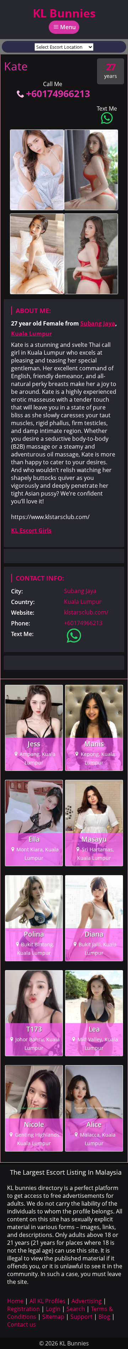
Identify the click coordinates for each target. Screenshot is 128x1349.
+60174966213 (58, 93)
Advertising (86, 1301)
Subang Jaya (97, 323)
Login (53, 1309)
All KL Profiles (47, 1301)
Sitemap (53, 1317)
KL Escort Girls (31, 530)
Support (81, 1317)
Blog (104, 1317)
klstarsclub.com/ (86, 612)
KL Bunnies (64, 13)
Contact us (21, 1324)
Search (75, 1309)
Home (15, 1301)
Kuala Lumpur (31, 334)
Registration (23, 1309)
